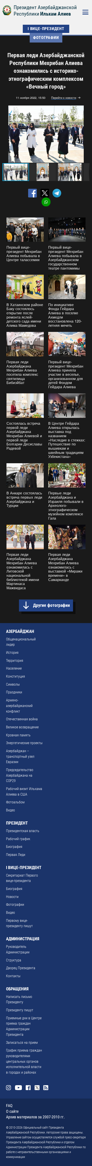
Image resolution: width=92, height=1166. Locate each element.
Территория (14, 660)
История (12, 652)
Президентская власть (22, 831)
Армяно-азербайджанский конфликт (19, 705)
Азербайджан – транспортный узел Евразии (20, 756)
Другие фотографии (51, 605)
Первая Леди (15, 855)
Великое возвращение (22, 727)
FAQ (9, 1105)
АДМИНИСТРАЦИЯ (22, 938)
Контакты (13, 976)
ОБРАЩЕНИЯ (17, 989)
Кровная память (18, 735)
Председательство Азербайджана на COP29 (19, 775)
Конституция (15, 676)
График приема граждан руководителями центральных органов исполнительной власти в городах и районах (24, 1061)
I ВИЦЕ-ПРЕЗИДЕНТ (46, 28)
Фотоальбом (15, 802)
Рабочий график (18, 839)
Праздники (14, 692)
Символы (13, 684)
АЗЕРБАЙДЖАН (20, 631)
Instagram (8, 1087)
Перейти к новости (63, 98)
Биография (14, 847)
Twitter (37, 1087)
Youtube (18, 1087)
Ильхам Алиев (55, 14)
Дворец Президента (20, 968)
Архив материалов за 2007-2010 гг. (35, 1117)
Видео (10, 810)
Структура (13, 960)
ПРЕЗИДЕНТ (17, 823)
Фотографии (46, 37)
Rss (45, 1087)
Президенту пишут (19, 1010)
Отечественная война (22, 719)
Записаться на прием (22, 1042)
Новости (12, 897)
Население (14, 668)
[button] (85, 134)
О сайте (12, 1111)
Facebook (28, 1087)
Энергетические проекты (24, 743)
